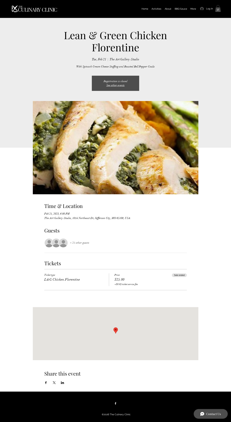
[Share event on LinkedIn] (62, 382)
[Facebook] (115, 403)
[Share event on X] (54, 382)
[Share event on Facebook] (46, 382)
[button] (218, 8)
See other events (115, 85)
